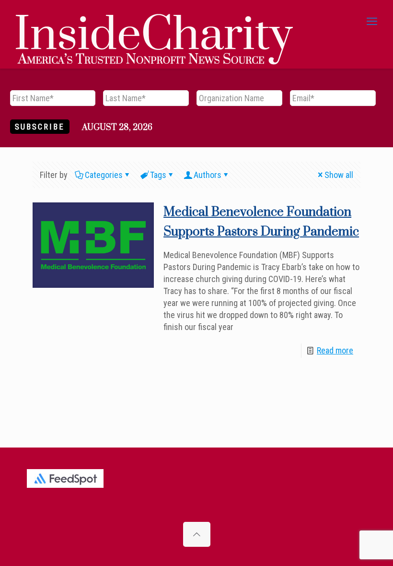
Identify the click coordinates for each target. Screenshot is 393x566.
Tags (158, 175)
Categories (104, 175)
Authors (207, 175)
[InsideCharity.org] (154, 21)
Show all (338, 175)
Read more (335, 350)
